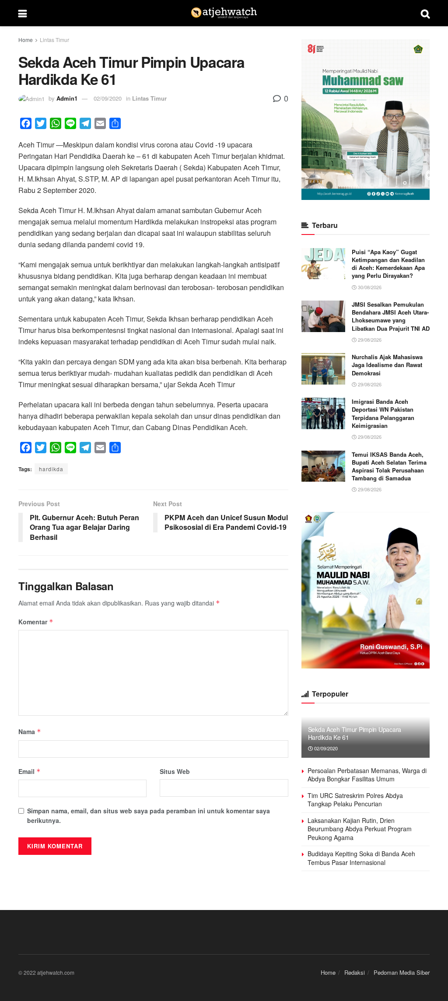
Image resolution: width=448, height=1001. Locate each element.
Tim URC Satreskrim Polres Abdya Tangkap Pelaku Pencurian (355, 799)
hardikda (51, 468)
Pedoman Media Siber (402, 972)
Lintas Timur (54, 39)
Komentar (35, 621)
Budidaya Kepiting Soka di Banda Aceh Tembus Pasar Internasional (361, 858)
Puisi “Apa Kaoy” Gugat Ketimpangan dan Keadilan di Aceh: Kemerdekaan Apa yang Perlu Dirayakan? (388, 264)
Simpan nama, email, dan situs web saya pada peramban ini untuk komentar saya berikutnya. (148, 815)
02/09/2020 (108, 98)
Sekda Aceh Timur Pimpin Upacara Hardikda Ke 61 (354, 733)
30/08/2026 (369, 287)
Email (29, 771)
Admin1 (66, 98)
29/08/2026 (369, 339)
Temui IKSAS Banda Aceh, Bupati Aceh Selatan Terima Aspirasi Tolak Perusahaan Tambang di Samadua (389, 466)
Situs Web (175, 771)
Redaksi (354, 972)
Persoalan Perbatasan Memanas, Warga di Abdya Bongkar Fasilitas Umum (367, 775)
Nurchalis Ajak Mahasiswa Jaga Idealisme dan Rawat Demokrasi (387, 365)
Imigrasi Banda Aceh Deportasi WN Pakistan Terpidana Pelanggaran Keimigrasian (383, 413)
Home (25, 39)
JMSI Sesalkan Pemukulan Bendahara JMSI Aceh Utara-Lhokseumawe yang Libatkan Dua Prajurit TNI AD (391, 316)
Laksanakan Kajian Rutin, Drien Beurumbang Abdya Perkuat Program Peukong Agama (360, 829)
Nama (29, 731)
